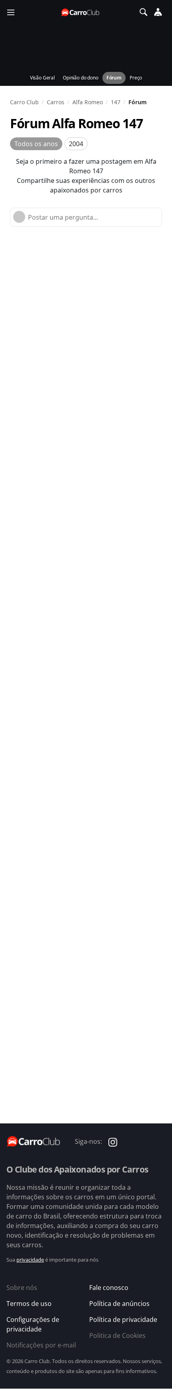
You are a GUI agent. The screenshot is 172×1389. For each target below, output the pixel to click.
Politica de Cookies (117, 1335)
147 (115, 102)
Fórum (114, 77)
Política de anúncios (119, 1303)
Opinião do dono (80, 77)
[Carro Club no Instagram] (112, 1142)
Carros (55, 102)
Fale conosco (108, 1287)
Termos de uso (29, 1303)
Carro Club (24, 102)
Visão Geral (42, 77)
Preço (136, 77)
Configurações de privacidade (32, 1324)
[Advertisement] (86, 325)
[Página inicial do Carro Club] (81, 12)
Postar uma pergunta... (63, 217)
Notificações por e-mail (41, 1345)
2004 (76, 143)
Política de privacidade (123, 1319)
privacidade (30, 1259)
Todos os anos (36, 143)
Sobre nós (21, 1287)
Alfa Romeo (87, 102)
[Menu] (11, 12)
